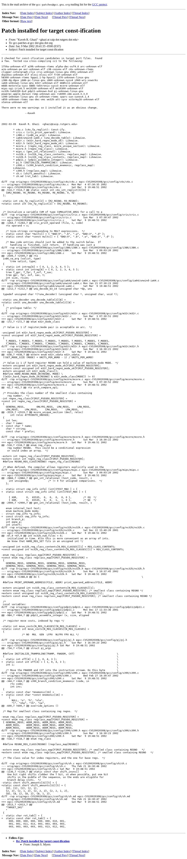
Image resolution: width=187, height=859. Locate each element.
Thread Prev (60, 17)
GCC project (99, 4)
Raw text (26, 21)
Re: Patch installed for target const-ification (43, 841)
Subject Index (44, 13)
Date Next (41, 17)
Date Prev (27, 17)
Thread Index (80, 13)
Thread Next (77, 17)
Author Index (62, 13)
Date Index (27, 13)
